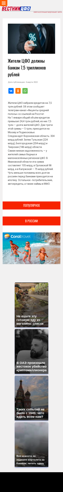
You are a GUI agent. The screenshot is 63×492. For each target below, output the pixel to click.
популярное (31, 205)
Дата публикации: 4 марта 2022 (23, 82)
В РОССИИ (31, 221)
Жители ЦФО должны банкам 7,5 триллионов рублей (27, 67)
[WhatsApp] (25, 91)
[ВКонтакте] (11, 91)
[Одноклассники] (18, 91)
